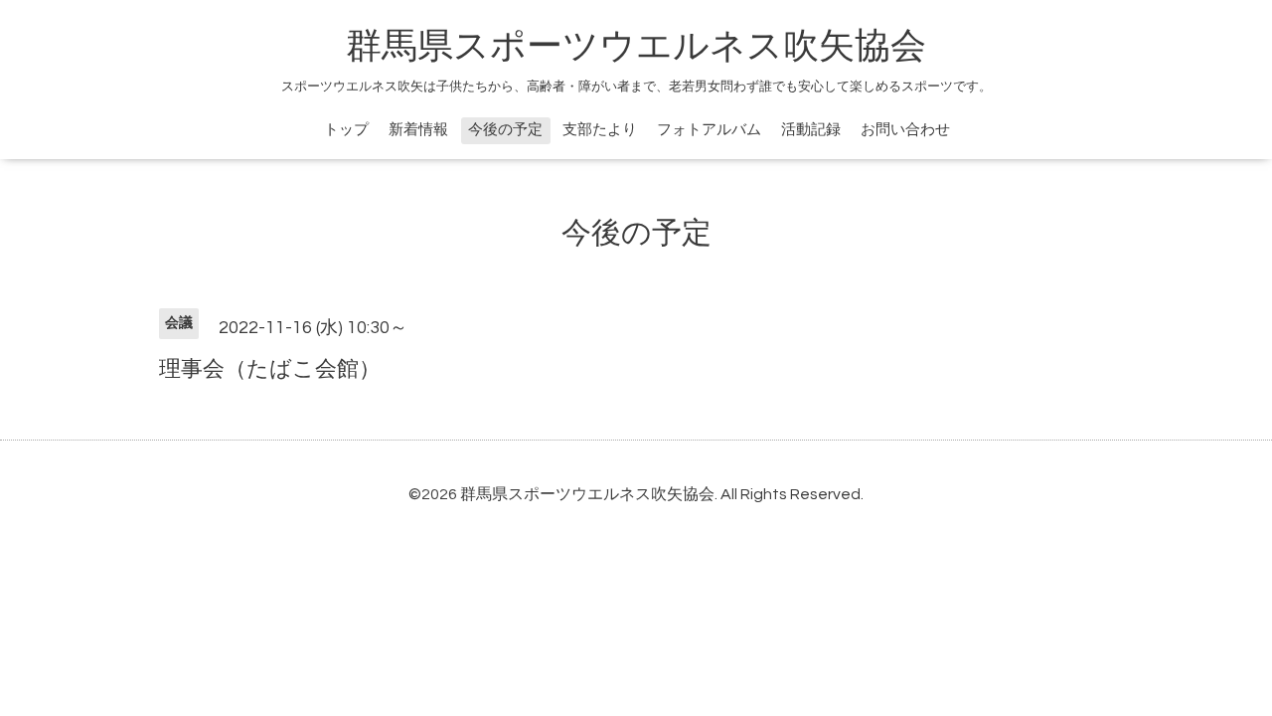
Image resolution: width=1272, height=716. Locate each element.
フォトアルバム (709, 129)
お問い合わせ (905, 129)
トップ (346, 129)
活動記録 (811, 129)
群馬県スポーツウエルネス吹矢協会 (636, 47)
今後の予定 (505, 129)
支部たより (599, 129)
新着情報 (418, 129)
